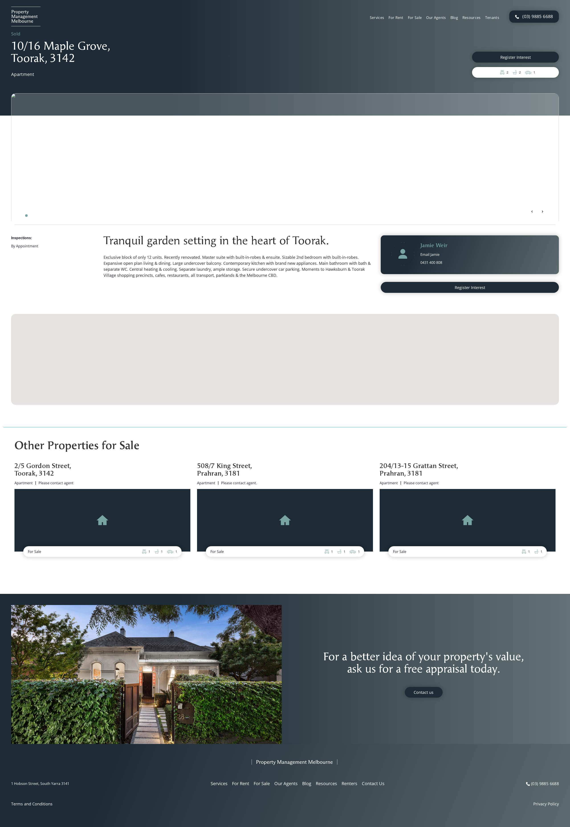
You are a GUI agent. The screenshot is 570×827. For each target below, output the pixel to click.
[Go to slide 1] (26, 215)
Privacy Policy (546, 804)
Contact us (424, 692)
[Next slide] (542, 211)
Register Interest (515, 57)
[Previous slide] (532, 211)
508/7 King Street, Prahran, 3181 (224, 470)
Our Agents (436, 17)
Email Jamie (430, 254)
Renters (349, 783)
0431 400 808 (431, 262)
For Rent (396, 17)
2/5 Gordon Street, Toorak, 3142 (42, 470)
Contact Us (373, 783)
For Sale (415, 17)
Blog (454, 17)
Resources (471, 17)
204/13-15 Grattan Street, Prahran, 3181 (419, 470)
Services (377, 17)
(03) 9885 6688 (537, 16)
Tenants (492, 17)
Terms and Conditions (32, 804)
